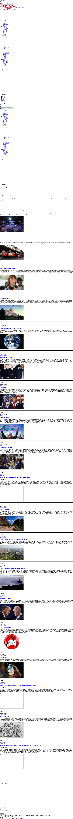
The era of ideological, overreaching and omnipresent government (14, 539)
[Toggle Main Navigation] (1, 7)
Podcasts (3, 14)
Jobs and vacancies (5, 791)
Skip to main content (3, 0)
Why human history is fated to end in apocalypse (10, 328)
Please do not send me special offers (7, 816)
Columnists (6, 62)
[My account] (23, 7)
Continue (1, 817)
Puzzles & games (7, 67)
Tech (5, 23)
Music (5, 46)
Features (5, 61)
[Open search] (0, 103)
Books (5, 43)
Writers (3, 12)
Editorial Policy (4, 783)
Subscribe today (5, 806)
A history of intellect (4, 716)
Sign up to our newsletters (6, 807)
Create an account (3, 810)
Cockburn (6, 21)
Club (3, 16)
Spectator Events (5, 800)
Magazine (6, 24)
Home (3, 11)
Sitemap (3, 792)
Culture (5, 22)
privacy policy (22, 818)
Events (5, 31)
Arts (5, 42)
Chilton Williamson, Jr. (4, 192)
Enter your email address (4, 811)
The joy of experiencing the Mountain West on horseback (12, 568)
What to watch (6, 52)
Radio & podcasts (7, 47)
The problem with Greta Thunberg (7, 268)
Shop (3, 18)
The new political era (4, 387)
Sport (5, 56)
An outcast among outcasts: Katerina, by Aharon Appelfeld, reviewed (15, 477)
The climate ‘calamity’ (5, 417)
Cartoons (5, 66)
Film (5, 45)
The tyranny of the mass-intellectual (8, 195)
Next (3, 774)
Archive (3, 17)
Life (3, 50)
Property (5, 55)
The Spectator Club (5, 801)
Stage (5, 49)
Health (5, 58)
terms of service (15, 818)
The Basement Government (6, 447)
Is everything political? (5, 298)
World (5, 38)
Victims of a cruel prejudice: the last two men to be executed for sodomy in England (18, 685)
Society (5, 37)
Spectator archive (5, 799)
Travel (5, 54)
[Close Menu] (1, 105)
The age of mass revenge (5, 627)
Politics (5, 20)
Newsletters (4, 13)
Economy (6, 40)
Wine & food (6, 53)
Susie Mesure (2, 743)
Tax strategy (4, 790)
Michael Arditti (2, 683)
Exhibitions (6, 44)
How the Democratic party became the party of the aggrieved (13, 210)
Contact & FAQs (5, 780)
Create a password (3, 813)
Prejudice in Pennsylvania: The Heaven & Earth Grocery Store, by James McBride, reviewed (20, 745)
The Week (6, 60)
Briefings (5, 30)
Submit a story (4, 782)
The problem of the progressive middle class (9, 240)
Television (6, 48)
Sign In (21, 7)
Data (5, 39)
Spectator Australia (5, 797)
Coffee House (4, 35)
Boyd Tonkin (2, 475)
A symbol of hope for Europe (6, 357)
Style (5, 57)
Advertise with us (5, 781)
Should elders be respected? (6, 598)
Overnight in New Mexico (5, 509)
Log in (8, 810)
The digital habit (3, 657)
